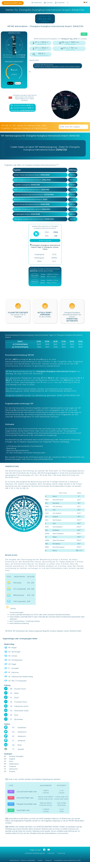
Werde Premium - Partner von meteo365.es (22, 860)
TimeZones (61, 853)
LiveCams (50, 853)
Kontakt (40, 860)
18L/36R (10, 83)
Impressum (48, 860)
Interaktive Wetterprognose (35, 853)
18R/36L (18, 83)
